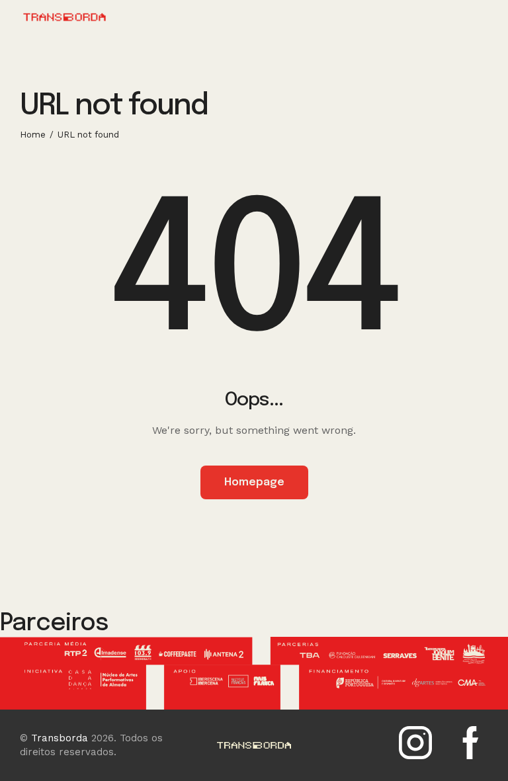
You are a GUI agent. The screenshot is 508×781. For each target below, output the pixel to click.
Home (33, 135)
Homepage (254, 482)
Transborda (59, 738)
